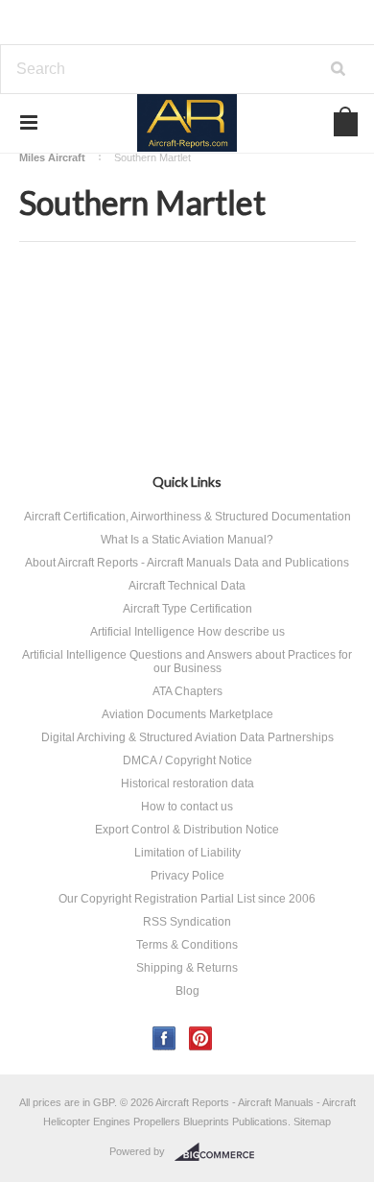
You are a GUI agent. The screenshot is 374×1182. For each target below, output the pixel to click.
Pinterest (201, 1038)
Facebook (164, 1038)
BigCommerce (220, 1152)
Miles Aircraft (52, 157)
